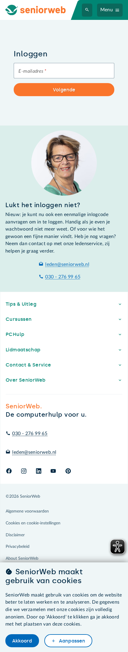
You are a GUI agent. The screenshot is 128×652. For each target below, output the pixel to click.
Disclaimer (15, 535)
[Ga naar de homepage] (40, 10)
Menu (106, 9)
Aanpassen (71, 641)
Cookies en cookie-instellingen (33, 523)
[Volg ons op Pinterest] (68, 471)
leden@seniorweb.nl (67, 264)
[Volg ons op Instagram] (24, 471)
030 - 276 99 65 (62, 277)
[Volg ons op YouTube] (53, 471)
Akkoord (22, 641)
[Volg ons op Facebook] (9, 471)
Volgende (64, 90)
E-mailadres (32, 71)
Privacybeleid (17, 547)
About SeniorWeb (22, 558)
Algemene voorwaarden (27, 511)
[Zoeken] (87, 10)
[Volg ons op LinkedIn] (38, 471)
